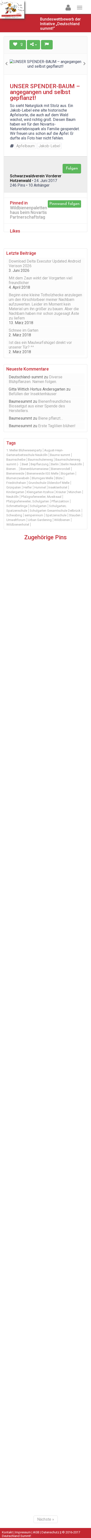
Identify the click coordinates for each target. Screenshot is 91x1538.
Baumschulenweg (40, 459)
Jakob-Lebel (49, 146)
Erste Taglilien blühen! (56, 426)
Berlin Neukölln (71, 464)
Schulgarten (38, 506)
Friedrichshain (16, 483)
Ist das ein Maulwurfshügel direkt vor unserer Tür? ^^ (40, 345)
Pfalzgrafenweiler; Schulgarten (27, 501)
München (74, 492)
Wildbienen (62, 520)
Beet (25, 464)
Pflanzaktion (60, 501)
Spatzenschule (56, 515)
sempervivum (34, 515)
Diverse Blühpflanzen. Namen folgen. (35, 379)
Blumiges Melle (42, 478)
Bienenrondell (60, 469)
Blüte (59, 478)
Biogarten (67, 473)
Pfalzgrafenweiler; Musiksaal (41, 497)
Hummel (40, 487)
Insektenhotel (57, 487)
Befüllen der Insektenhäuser (33, 394)
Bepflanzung (40, 464)
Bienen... (12, 469)
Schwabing (14, 515)
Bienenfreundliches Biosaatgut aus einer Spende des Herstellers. (40, 406)
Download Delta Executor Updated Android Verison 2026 (45, 263)
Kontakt (7, 1532)
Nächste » (45, 1519)
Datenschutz (50, 1532)
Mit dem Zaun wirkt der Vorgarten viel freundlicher (40, 280)
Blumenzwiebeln (17, 478)
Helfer (27, 487)
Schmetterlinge (16, 506)
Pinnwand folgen (64, 204)
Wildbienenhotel (17, 524)
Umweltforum (15, 520)
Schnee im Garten (23, 330)
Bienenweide (15, 473)
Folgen (72, 168)
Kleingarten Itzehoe (40, 492)
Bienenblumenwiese (34, 469)
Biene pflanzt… (50, 418)
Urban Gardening (40, 520)
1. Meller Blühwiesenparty (24, 450)
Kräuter (61, 492)
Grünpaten (13, 487)
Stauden (75, 515)
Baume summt (60, 455)
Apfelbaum (25, 146)
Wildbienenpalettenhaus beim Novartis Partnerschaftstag (28, 212)
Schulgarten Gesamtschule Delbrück (55, 510)
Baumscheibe (15, 459)
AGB (36, 1532)
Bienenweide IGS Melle (42, 473)
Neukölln (12, 497)
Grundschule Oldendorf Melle (48, 483)
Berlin (55, 464)
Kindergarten (15, 492)
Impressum (23, 1532)
